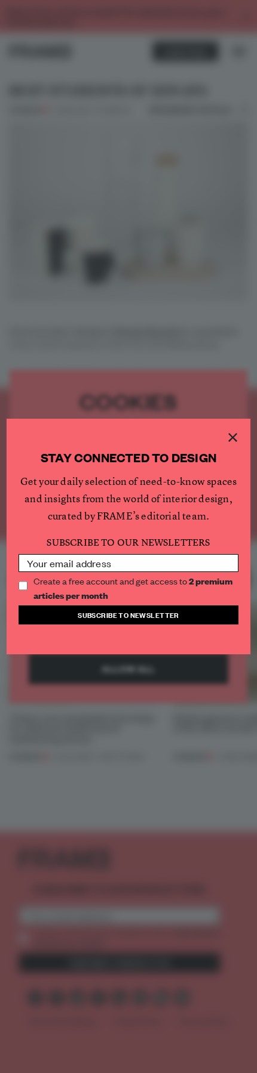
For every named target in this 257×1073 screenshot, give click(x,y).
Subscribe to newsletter (128, 614)
